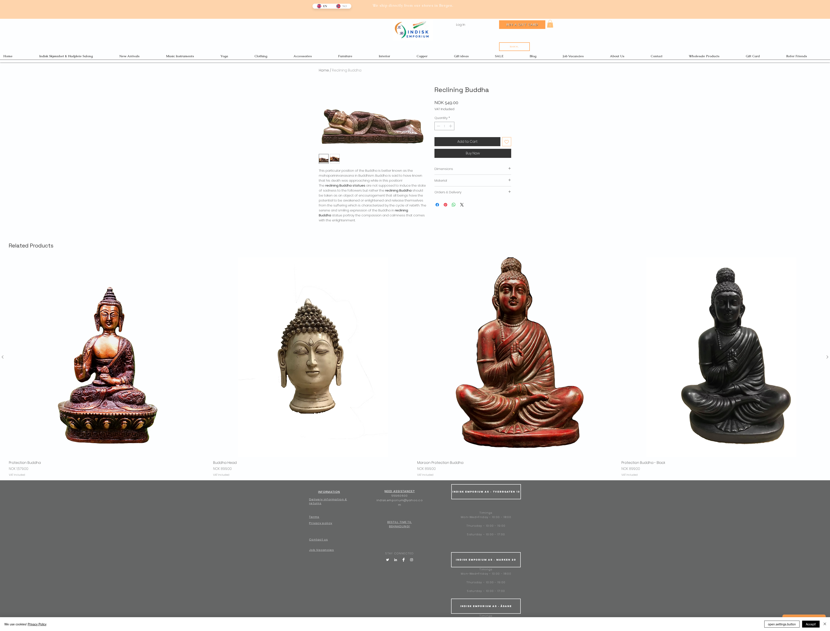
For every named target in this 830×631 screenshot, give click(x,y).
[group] (415, 367)
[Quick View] (109, 357)
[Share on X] (461, 204)
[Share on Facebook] (437, 204)
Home (324, 70)
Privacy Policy (37, 624)
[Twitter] (387, 560)
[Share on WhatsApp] (453, 204)
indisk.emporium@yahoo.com (400, 502)
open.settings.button (782, 624)
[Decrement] (438, 126)
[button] (550, 24)
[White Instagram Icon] (411, 560)
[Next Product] (827, 357)
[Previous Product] (2, 357)
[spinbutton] (444, 126)
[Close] (824, 624)
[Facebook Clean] (403, 560)
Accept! (811, 624)
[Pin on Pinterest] (445, 204)
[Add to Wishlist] (506, 141)
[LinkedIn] (395, 560)
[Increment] (451, 126)
